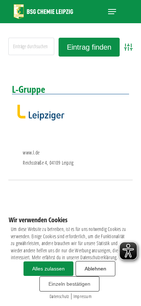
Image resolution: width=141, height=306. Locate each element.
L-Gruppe (28, 89)
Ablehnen (95, 269)
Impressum (82, 296)
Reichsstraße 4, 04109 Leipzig (48, 162)
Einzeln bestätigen (69, 284)
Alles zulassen (48, 269)
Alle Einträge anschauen (103, 69)
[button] (112, 11)
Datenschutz (59, 296)
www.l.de (31, 152)
